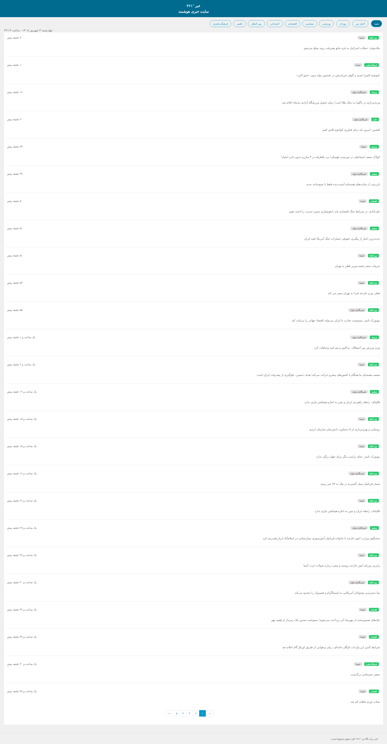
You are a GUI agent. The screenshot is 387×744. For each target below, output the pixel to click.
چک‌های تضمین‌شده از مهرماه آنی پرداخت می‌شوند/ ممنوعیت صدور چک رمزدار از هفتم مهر (325, 620)
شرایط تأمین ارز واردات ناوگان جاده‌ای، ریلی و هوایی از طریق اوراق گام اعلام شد (331, 647)
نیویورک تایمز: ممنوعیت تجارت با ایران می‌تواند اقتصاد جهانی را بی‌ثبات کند (336, 320)
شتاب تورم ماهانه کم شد (365, 701)
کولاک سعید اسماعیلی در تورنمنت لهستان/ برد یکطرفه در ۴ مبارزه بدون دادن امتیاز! (330, 157)
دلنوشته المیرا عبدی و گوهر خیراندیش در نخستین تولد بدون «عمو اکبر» (338, 75)
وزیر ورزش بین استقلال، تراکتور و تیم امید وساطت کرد (347, 347)
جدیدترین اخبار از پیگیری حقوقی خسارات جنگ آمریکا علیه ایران (342, 238)
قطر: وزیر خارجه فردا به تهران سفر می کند (354, 293)
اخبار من (360, 23)
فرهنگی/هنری (220, 23)
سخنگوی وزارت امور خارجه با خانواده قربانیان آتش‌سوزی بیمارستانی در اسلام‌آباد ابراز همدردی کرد (321, 538)
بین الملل (256, 23)
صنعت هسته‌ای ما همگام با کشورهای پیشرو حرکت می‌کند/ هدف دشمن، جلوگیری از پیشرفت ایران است (318, 375)
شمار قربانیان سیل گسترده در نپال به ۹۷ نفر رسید (350, 484)
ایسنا (362, 37)
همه (376, 23)
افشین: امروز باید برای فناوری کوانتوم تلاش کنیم (351, 129)
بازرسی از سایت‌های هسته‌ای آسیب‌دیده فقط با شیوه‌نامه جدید (343, 184)
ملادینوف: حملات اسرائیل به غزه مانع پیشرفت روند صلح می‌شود (342, 48)
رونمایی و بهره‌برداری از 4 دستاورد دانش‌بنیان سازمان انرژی (344, 429)
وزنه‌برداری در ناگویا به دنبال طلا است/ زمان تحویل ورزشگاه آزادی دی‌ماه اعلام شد (331, 102)
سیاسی (310, 23)
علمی (239, 23)
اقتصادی (292, 23)
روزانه (343, 23)
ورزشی (326, 23)
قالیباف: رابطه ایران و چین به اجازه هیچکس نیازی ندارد (347, 511)
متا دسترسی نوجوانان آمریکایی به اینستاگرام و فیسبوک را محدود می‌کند (337, 592)
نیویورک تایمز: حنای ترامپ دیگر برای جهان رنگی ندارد (348, 456)
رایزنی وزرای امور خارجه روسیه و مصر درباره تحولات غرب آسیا (342, 565)
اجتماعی (275, 23)
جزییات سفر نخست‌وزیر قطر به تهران (357, 266)
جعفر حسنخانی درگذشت (365, 674)
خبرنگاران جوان (359, 92)
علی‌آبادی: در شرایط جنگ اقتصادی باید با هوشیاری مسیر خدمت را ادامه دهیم (334, 211)
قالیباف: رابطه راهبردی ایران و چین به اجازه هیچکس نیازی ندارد (342, 402)
